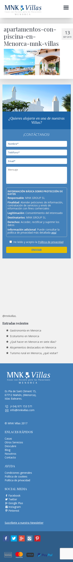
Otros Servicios (14, 442)
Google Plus (15, 503)
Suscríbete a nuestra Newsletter (24, 522)
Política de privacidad (50, 242)
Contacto (10, 457)
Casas (8, 438)
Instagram (14, 507)
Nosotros (10, 453)
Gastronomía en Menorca (25, 330)
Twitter (12, 499)
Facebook (14, 495)
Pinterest (13, 510)
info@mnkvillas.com (22, 410)
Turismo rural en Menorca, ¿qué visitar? (34, 353)
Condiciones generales (18, 472)
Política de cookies (16, 476)
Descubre (10, 446)
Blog (7, 450)
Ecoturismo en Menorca (24, 336)
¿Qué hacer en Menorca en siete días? (33, 342)
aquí (53, 232)
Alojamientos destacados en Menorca (33, 347)
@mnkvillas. (9, 316)
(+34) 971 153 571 (21, 406)
